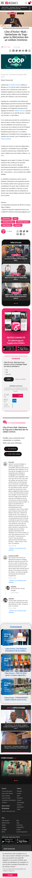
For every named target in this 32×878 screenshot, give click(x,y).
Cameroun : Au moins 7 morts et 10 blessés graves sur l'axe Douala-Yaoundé (14, 8)
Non (7, 372)
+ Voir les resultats (20, 379)
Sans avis (8, 374)
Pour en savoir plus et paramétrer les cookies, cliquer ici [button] (14, 870)
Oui (7, 370)
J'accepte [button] (10, 875)
